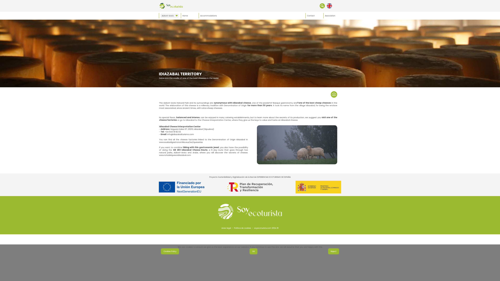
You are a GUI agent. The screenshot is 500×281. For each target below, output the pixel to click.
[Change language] (329, 5)
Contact (311, 16)
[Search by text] (322, 5)
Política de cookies (242, 228)
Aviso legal (226, 228)
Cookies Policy (170, 251)
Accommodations (208, 16)
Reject (333, 251)
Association (330, 16)
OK (253, 251)
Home (185, 16)
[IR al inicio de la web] (171, 5)
